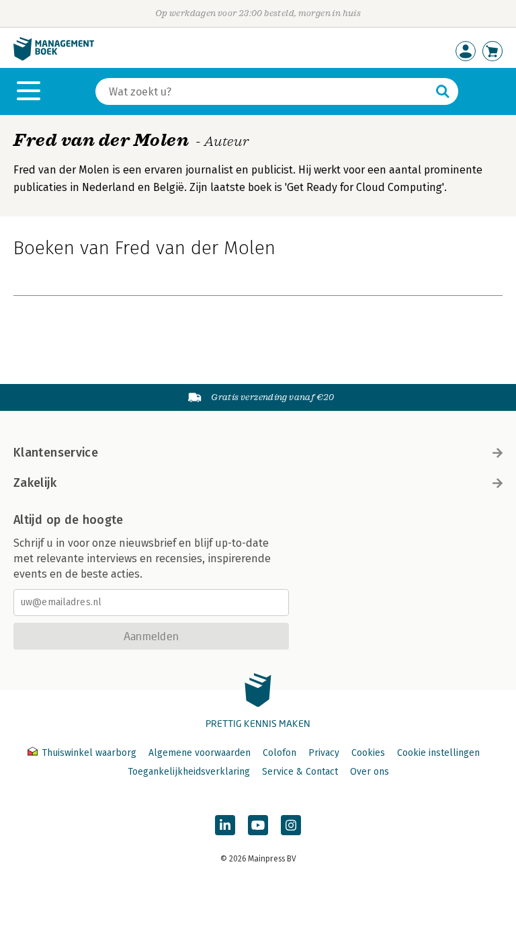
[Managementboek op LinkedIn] (225, 825)
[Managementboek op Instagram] (291, 825)
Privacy (323, 753)
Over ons (369, 771)
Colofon (279, 753)
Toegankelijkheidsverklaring (189, 771)
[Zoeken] (443, 91)
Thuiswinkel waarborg (89, 753)
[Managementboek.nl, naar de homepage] (53, 57)
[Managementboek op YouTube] (258, 825)
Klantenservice (55, 452)
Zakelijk (34, 482)
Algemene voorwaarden (199, 753)
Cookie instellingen (438, 753)
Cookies (368, 753)
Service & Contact (300, 771)
